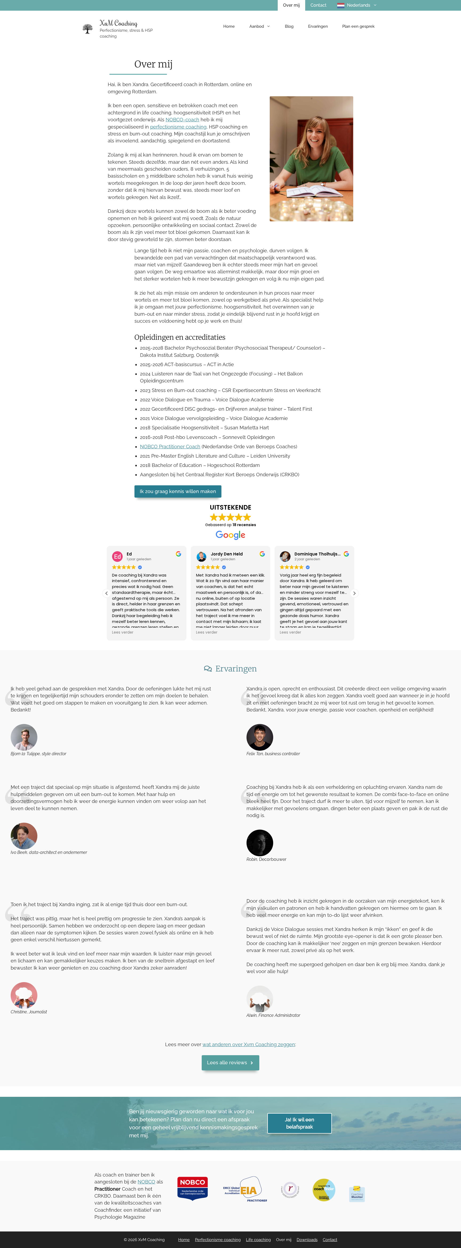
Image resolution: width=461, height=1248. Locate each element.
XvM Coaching (118, 22)
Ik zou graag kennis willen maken (178, 491)
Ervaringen (318, 26)
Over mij (291, 5)
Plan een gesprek (358, 26)
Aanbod (256, 26)
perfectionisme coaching (178, 127)
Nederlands (358, 5)
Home (229, 26)
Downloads (307, 1239)
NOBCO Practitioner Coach (170, 446)
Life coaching (258, 1239)
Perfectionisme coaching (218, 1239)
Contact (319, 5)
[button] (354, 593)
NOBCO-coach (182, 119)
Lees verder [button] (122, 632)
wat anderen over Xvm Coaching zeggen (248, 1044)
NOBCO (146, 1182)
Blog (289, 26)
